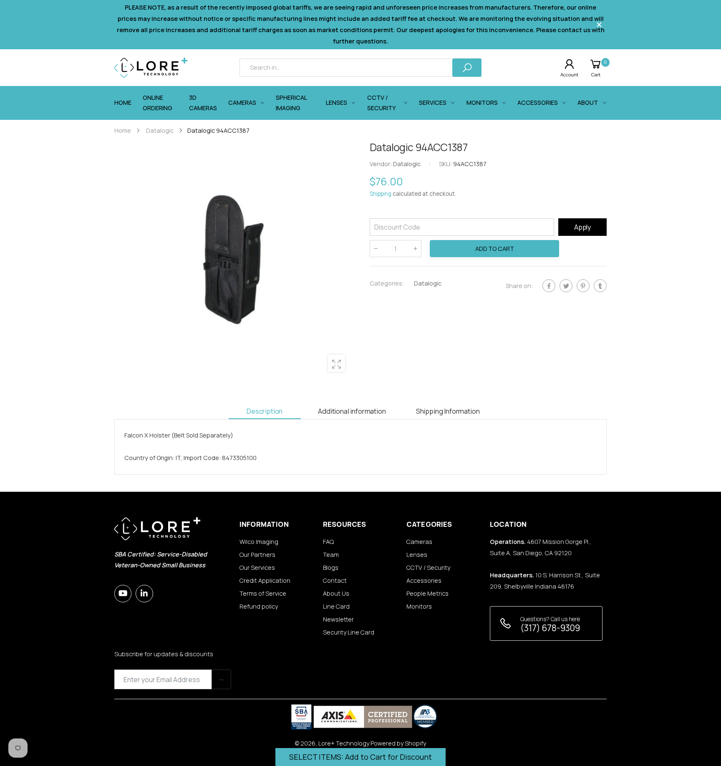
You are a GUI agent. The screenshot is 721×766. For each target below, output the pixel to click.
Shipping (380, 194)
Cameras (419, 542)
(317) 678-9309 (550, 628)
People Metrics (427, 593)
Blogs (330, 567)
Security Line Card (348, 632)
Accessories (423, 580)
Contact (335, 580)
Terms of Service (262, 593)
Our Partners (257, 555)
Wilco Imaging (258, 542)
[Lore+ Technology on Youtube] (122, 593)
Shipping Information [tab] (448, 411)
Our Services (257, 567)
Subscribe (221, 679)
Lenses (416, 555)
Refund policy (258, 606)
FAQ (328, 542)
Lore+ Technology (343, 743)
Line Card (336, 606)
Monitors (419, 606)
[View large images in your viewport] (336, 363)
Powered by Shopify (398, 743)
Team (331, 555)
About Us (336, 593)
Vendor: (381, 164)
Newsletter (338, 619)
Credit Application (264, 580)
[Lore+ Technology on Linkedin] (144, 593)
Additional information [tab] (352, 411)
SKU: (446, 164)
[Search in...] (467, 67)
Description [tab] (264, 411)
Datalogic (427, 283)
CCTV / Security (428, 567)
